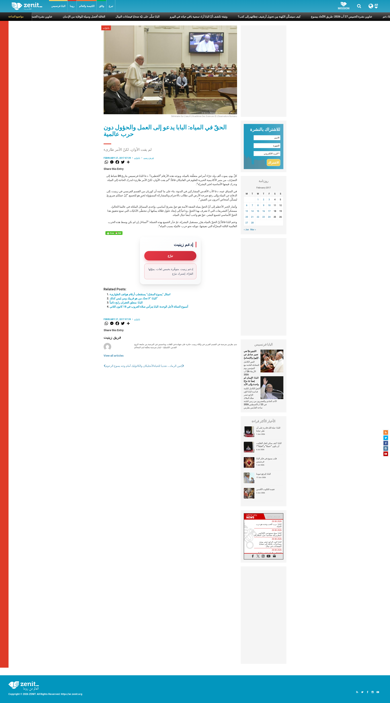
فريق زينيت (149, 158)
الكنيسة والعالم (86, 6)
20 (246, 217)
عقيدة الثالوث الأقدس (265, 489)
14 (252, 211)
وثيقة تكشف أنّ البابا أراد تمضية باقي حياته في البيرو (158, 16)
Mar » (253, 229)
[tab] (254, 516)
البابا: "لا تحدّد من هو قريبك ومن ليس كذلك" (134, 298)
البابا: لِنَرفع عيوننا (263, 474)
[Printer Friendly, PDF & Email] (113, 233)
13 (246, 211)
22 (258, 217)
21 (252, 217)
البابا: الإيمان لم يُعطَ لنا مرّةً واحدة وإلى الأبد (251, 381)
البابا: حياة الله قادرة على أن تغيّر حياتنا (268, 429)
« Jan (246, 229)
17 (269, 211)
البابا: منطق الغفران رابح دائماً (126, 302)
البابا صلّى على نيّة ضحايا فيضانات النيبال (97, 16)
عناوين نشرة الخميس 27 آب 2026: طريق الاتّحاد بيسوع (301, 16)
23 (263, 217)
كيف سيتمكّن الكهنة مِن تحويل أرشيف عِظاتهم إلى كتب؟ (228, 16)
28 (252, 222)
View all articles (114, 355)
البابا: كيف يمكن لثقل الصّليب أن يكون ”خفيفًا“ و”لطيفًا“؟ (269, 444)
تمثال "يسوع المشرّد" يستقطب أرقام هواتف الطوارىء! (140, 294)
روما (72, 6)
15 (258, 211)
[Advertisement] (263, 71)
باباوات (106, 28)
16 (263, 211)
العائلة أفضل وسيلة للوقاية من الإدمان (43, 16)
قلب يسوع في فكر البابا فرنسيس (266, 460)
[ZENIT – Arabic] (30, 6)
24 (269, 217)
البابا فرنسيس (58, 6)
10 (269, 205)
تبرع (111, 6)
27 (246, 222)
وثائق (101, 6)
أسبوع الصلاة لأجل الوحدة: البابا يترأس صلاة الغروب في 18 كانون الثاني (149, 306)
